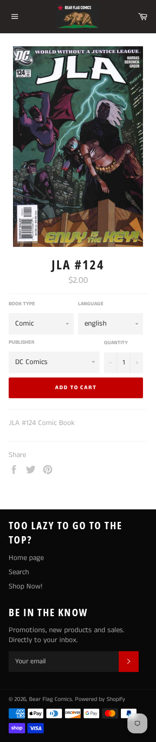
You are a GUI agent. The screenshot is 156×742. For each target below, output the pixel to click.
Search (19, 572)
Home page (26, 558)
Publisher (21, 342)
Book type (22, 304)
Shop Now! (25, 586)
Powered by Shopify (100, 699)
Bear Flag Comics (50, 699)
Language (91, 304)
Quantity (116, 342)
